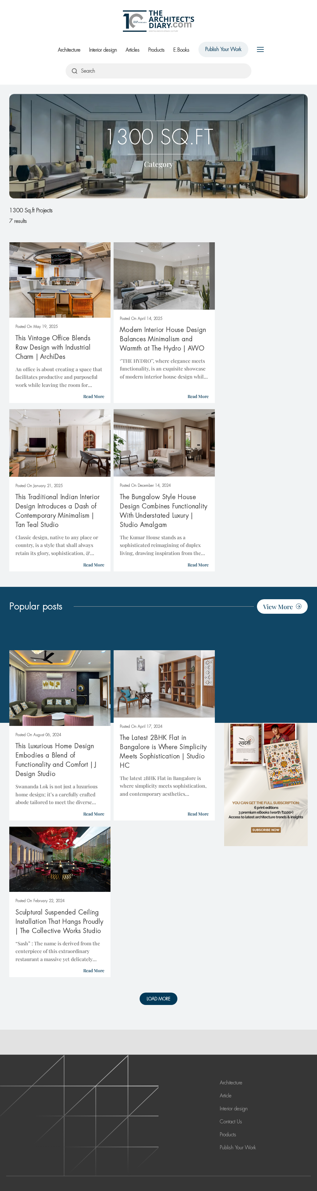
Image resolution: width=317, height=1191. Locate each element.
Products (156, 50)
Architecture (69, 50)
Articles (133, 50)
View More (278, 606)
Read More (93, 396)
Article (226, 1095)
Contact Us (231, 1121)
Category (158, 164)
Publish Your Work (223, 49)
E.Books (181, 50)
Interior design (103, 50)
